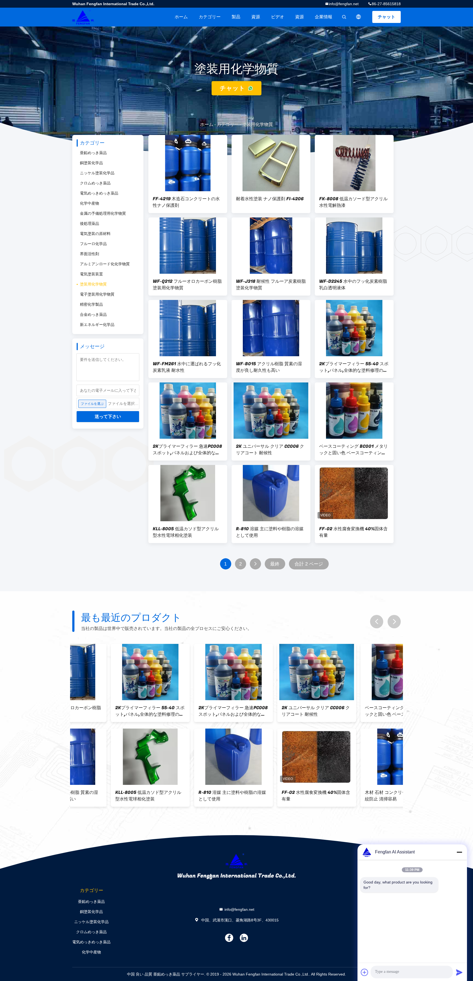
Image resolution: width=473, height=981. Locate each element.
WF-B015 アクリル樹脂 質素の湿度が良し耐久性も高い (269, 367)
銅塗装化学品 (91, 163)
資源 (255, 16)
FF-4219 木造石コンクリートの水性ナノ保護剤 (186, 202)
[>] (255, 564)
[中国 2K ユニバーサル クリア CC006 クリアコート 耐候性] (271, 410)
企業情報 (323, 16)
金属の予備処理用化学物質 (103, 213)
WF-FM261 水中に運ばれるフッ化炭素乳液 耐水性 (187, 367)
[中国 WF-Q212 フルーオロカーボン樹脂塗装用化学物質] (187, 245)
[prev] (376, 621)
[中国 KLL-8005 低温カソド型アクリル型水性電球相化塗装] (187, 493)
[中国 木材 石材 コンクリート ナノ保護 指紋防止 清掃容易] (361, 757)
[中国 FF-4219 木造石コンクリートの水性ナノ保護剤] (187, 163)
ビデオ (277, 16)
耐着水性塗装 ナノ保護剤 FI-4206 (270, 199)
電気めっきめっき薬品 (99, 193)
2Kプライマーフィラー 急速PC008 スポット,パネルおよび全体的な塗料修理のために (187, 449)
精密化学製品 (91, 304)
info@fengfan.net (344, 4)
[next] (394, 621)
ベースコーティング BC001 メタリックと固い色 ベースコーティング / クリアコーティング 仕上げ (353, 449)
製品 (236, 16)
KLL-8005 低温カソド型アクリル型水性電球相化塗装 (186, 532)
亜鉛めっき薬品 (93, 153)
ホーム (181, 16)
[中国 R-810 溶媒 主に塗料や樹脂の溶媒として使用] (271, 493)
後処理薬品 (89, 223)
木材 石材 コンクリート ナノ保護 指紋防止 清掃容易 (361, 795)
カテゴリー (210, 16)
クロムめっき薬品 (95, 183)
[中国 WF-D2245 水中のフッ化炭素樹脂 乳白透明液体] (354, 245)
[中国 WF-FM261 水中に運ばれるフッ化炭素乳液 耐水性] (187, 328)
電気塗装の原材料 (95, 233)
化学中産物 (89, 203)
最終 (274, 564)
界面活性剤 (89, 254)
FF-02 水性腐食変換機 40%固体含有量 (353, 532)
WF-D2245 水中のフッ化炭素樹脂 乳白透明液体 (353, 284)
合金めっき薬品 (93, 314)
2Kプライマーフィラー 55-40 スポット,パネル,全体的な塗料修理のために (353, 367)
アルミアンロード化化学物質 (105, 264)
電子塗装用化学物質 (97, 294)
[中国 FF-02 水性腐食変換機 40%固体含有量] (354, 493)
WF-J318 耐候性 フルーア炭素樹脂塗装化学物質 (271, 284)
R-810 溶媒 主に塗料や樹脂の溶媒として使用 (270, 532)
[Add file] (364, 972)
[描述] (358, 17)
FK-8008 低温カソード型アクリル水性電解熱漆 (353, 202)
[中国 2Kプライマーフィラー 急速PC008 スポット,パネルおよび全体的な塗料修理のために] (187, 410)
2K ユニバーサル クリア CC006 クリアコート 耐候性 (270, 449)
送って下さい (108, 416)
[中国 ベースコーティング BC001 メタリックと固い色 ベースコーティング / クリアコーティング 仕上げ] (354, 410)
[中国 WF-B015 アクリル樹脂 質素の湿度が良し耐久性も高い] (271, 328)
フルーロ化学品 (93, 243)
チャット (386, 16)
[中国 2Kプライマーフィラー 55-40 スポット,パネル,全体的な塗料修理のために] (354, 328)
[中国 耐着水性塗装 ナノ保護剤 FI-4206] (271, 163)
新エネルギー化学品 (97, 324)
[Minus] (459, 852)
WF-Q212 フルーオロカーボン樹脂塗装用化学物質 (187, 284)
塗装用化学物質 (93, 284)
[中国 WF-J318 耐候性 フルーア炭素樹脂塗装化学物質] (271, 245)
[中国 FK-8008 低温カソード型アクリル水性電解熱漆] (354, 163)
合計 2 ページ (309, 564)
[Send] (459, 972)
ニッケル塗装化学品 (97, 173)
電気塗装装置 (91, 274)
